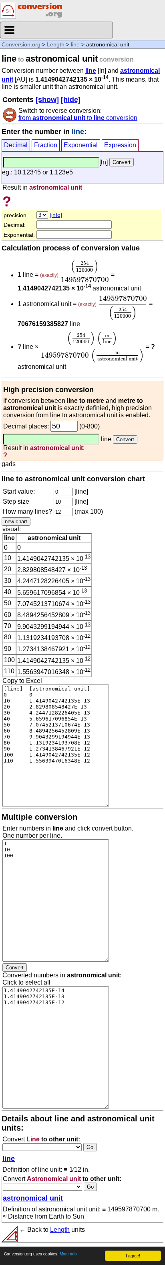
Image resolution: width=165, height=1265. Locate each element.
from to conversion (77, 117)
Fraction (45, 145)
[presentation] (84, 271)
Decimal (16, 145)
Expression (120, 145)
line (75, 44)
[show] (47, 100)
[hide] (70, 100)
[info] (56, 215)
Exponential (81, 145)
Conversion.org (21, 44)
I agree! (133, 1256)
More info (68, 1254)
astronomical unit (33, 1198)
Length (55, 44)
